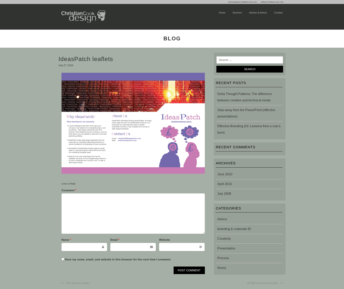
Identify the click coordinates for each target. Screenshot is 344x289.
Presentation (226, 248)
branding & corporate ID (234, 229)
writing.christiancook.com (272, 2)
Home (222, 12)
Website (164, 239)
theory (221, 268)
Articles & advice (258, 12)
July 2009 (224, 193)
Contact (278, 12)
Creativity (224, 238)
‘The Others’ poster (78, 283)
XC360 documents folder (262, 283)
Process (223, 258)
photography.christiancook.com (242, 2)
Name (66, 239)
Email (114, 239)
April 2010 (224, 184)
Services (237, 12)
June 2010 (224, 174)
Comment (69, 190)
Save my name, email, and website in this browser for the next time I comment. (118, 259)
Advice (222, 219)
